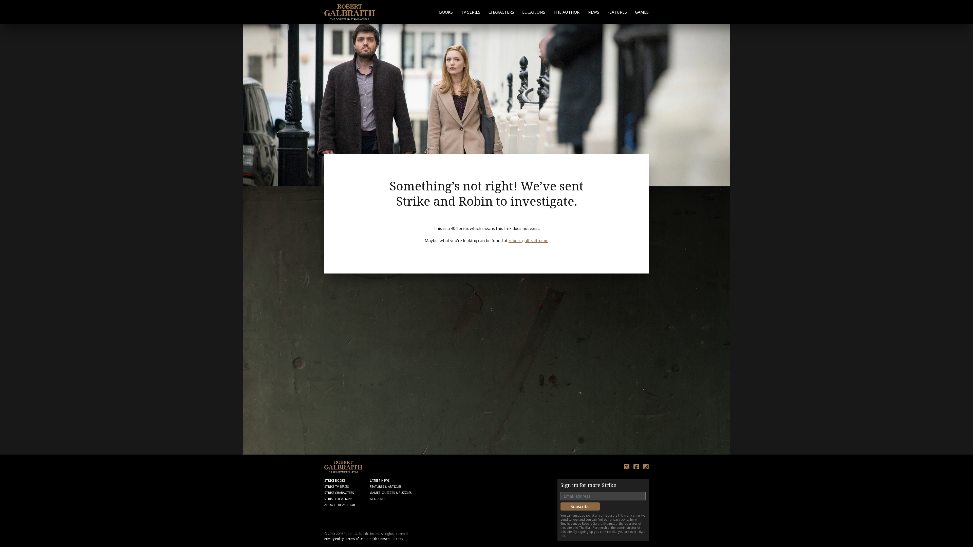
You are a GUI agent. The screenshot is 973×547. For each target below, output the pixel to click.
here (633, 519)
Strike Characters (339, 493)
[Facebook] (636, 467)
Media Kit (377, 499)
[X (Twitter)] (627, 467)
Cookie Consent (378, 539)
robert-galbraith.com (528, 240)
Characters (501, 12)
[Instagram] (646, 467)
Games (642, 12)
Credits (397, 539)
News (593, 12)
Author (566, 12)
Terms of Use (355, 539)
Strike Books (335, 480)
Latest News (380, 480)
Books (446, 12)
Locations (533, 12)
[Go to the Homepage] (349, 12)
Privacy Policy (334, 539)
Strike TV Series (336, 486)
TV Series (470, 12)
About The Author (339, 505)
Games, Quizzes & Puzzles (391, 493)
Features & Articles (386, 486)
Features (617, 12)
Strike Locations (338, 499)
